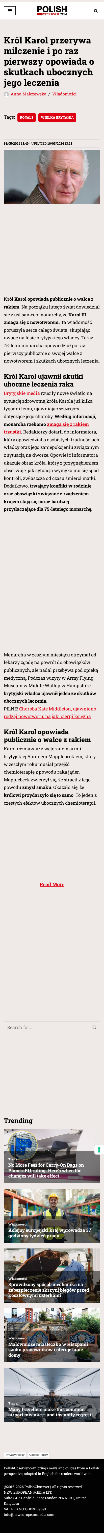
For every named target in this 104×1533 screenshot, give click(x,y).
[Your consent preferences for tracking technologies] (99, 1150)
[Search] (96, 11)
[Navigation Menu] (10, 10)
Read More (52, 884)
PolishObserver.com (20, 1468)
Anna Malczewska (28, 93)
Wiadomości (64, 93)
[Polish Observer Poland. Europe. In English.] (52, 11)
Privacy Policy (15, 1455)
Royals (26, 117)
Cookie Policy (38, 1455)
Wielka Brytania (57, 117)
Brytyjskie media (22, 393)
